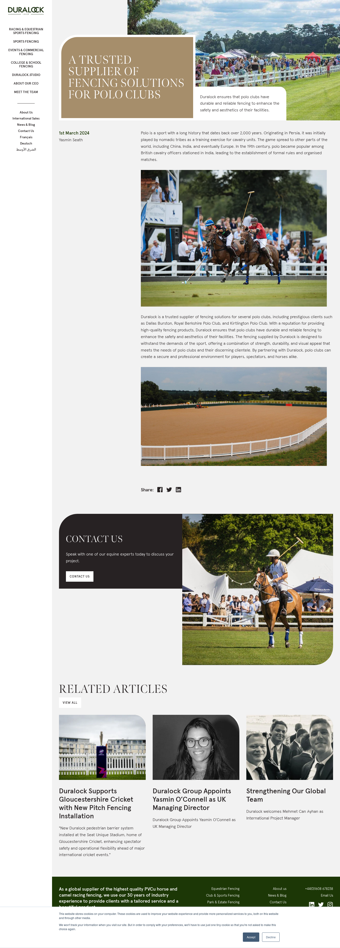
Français (26, 137)
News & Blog (26, 125)
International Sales (26, 118)
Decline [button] (271, 937)
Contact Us (26, 131)
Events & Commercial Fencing (26, 52)
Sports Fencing (26, 41)
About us (279, 888)
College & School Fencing (26, 64)
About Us (26, 112)
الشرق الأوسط (26, 149)
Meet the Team (26, 92)
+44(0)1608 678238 (319, 888)
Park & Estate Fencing (223, 902)
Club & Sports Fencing (222, 895)
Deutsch (26, 143)
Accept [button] (251, 937)
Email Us (327, 895)
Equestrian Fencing (225, 888)
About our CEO (26, 83)
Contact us (80, 576)
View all (70, 703)
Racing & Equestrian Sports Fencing (26, 31)
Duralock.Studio (26, 75)
